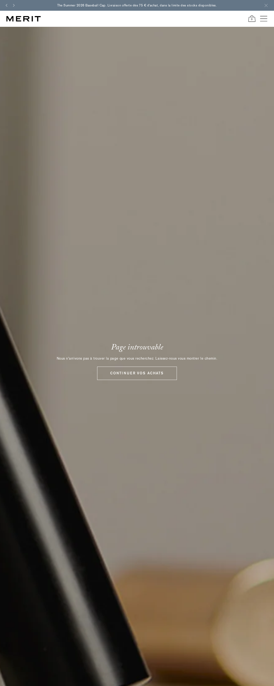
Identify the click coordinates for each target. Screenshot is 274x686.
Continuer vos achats (137, 373)
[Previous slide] (6, 5)
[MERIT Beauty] (23, 19)
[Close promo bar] (266, 5)
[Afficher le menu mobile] (264, 19)
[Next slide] (14, 5)
